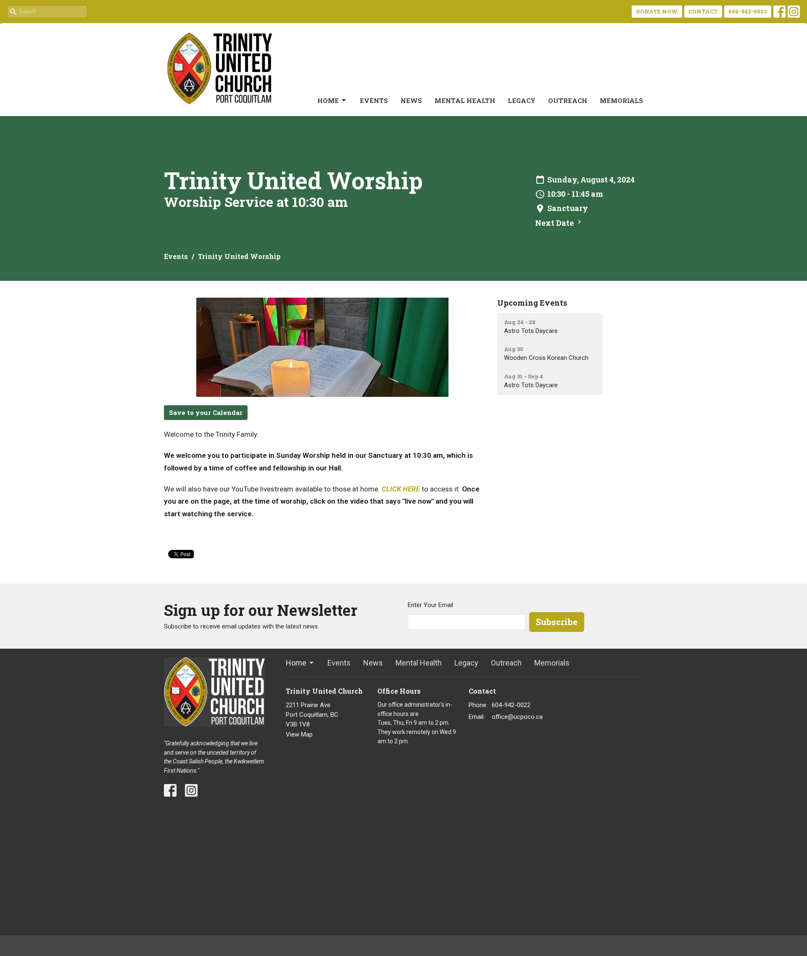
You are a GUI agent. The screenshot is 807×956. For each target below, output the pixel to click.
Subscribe (557, 621)
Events (374, 100)
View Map (299, 734)
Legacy (521, 100)
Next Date (555, 223)
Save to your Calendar (206, 412)
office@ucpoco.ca (517, 717)
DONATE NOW (657, 11)
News (411, 100)
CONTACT (703, 11)
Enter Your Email (430, 605)
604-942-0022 (747, 11)
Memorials (621, 100)
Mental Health (465, 100)
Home (328, 100)
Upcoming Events (532, 303)
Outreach (567, 100)
